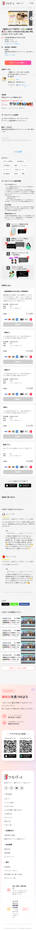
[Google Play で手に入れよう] (26, 756)
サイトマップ (8, 817)
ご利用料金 (8, 814)
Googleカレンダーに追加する (12, 43)
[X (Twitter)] (6, 788)
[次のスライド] (32, 18)
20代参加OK (20, 161)
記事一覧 (7, 821)
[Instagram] (11, 788)
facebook (25, 604)
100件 (18, 79)
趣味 (23, 174)
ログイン (7, 799)
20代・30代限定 (7, 161)
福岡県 (30, 8)
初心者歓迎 (6, 174)
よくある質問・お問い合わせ (13, 810)
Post (6, 604)
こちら (14, 219)
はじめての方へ (9, 806)
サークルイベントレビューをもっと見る (17, 592)
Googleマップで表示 (10, 55)
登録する (25, 909)
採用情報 (7, 853)
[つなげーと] (13, 777)
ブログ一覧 (8, 825)
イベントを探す (9, 802)
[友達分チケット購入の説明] (21, 101)
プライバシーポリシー (11, 870)
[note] (22, 788)
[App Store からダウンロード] (10, 756)
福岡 (15, 165)
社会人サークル (19, 169)
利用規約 (7, 867)
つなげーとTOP (6, 8)
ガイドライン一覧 (9, 878)
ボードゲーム (23, 8)
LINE (14, 604)
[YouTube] (17, 788)
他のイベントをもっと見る (18, 668)
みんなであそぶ (15, 8)
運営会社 (7, 849)
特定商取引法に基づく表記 (13, 874)
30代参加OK (6, 165)
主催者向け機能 (9, 835)
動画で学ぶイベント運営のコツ (14, 839)
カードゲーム (7, 169)
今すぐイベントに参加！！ (18, 62)
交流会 (16, 174)
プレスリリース (9, 857)
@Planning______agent (25, 86)
